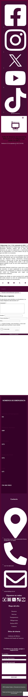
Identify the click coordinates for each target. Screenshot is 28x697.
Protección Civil (7, 455)
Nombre (2, 315)
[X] (19, 283)
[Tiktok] (19, 599)
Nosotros (14, 611)
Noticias (14, 614)
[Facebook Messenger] (14, 283)
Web (1, 320)
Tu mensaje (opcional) (8, 662)
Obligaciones (14, 620)
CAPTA (4, 482)
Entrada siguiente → (15, 292)
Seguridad (15, 289)
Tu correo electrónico (8, 658)
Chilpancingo (9, 289)
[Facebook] (8, 283)
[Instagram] (9, 599)
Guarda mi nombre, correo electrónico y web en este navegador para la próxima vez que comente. (12, 324)
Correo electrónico (4, 318)
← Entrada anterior (5, 292)
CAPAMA (5, 441)
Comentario (3, 303)
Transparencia (14, 617)
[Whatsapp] (3, 283)
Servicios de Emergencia (10, 414)
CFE (3, 468)
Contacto (14, 626)
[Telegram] (25, 283)
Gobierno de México (14, 636)
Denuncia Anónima (8, 427)
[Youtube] (23, 599)
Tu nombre (5, 654)
